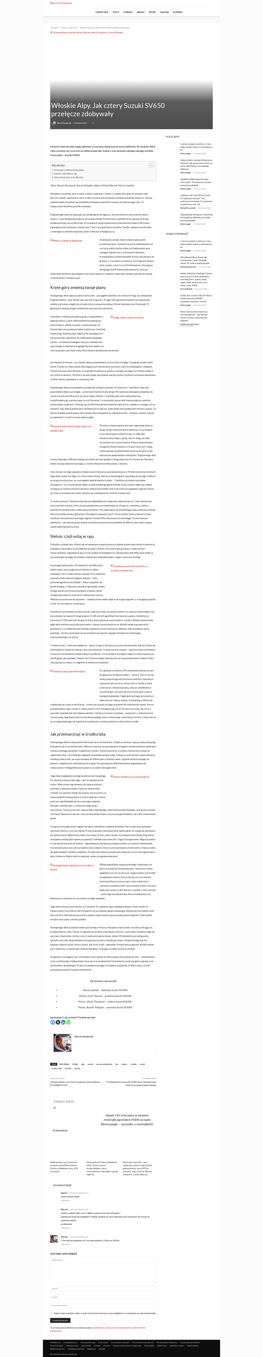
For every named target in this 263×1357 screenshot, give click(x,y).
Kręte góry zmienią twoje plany (69, 170)
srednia (133, 1064)
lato (116, 1064)
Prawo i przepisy (56, 1345)
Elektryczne (162, 1345)
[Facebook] (195, 4)
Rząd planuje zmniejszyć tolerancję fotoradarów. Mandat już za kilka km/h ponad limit (196, 217)
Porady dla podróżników (190, 1342)
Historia (106, 1345)
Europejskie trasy (70, 1342)
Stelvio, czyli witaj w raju (65, 173)
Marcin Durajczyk (64, 123)
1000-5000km (64, 1064)
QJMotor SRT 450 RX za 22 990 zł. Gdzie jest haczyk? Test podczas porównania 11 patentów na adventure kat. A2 (196, 200)
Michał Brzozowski (188, 208)
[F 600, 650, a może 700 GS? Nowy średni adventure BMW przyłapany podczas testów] (170, 299)
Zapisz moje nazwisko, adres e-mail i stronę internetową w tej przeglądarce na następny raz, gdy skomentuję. (105, 1313)
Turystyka (101, 12)
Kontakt (102, 1349)
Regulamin (91, 1349)
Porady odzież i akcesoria (167, 1342)
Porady (128, 12)
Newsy (141, 12)
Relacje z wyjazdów (69, 27)
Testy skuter (103, 1342)
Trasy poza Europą (88, 1342)
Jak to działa (86, 1345)
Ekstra (164, 12)
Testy (115, 12)
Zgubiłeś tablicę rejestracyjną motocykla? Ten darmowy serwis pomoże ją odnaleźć (195, 182)
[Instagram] (200, 4)
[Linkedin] (63, 1022)
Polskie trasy (55, 1342)
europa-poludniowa (104, 1064)
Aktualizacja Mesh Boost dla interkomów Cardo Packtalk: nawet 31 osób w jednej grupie (195, 260)
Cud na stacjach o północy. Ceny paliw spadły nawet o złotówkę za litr (196, 147)
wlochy (77, 1068)
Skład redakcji (192, 1345)
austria (90, 1064)
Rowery (177, 12)
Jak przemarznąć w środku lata (68, 177)
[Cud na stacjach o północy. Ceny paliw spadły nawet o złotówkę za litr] (170, 147)
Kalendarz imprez (177, 1345)
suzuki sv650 (56, 1068)
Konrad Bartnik (186, 289)
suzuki (142, 1064)
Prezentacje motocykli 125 (143, 1342)
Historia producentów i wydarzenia (127, 1345)
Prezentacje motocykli (120, 1342)
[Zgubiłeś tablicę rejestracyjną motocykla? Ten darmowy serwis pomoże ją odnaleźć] (170, 183)
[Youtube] (210, 4)
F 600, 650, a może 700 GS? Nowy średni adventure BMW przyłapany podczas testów (196, 298)
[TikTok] (205, 4)
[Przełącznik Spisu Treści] (149, 165)
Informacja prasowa (188, 267)
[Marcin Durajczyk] (54, 123)
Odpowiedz (65, 1200)
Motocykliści (149, 1345)
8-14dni (75, 1064)
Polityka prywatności (76, 1349)
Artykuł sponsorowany (189, 324)
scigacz (124, 1064)
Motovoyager (185, 153)
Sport (152, 12)
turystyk (68, 1068)
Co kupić (97, 1345)
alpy (83, 1064)
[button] (209, 12)
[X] (58, 1022)
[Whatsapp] (68, 1022)
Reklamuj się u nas (57, 1349)
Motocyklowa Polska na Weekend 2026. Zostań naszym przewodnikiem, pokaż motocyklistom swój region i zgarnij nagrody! (102, 1168)
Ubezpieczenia (72, 1345)
